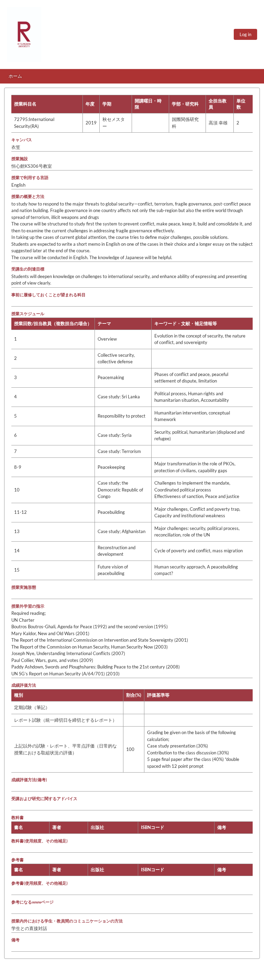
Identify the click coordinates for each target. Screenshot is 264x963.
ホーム (15, 76)
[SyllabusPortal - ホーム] (24, 34)
